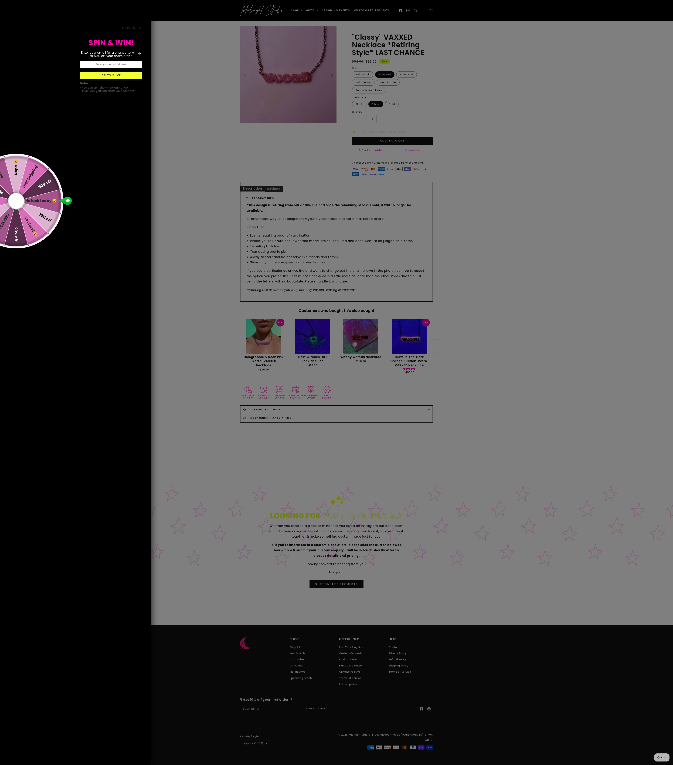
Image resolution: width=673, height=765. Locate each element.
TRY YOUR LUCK (111, 75)
